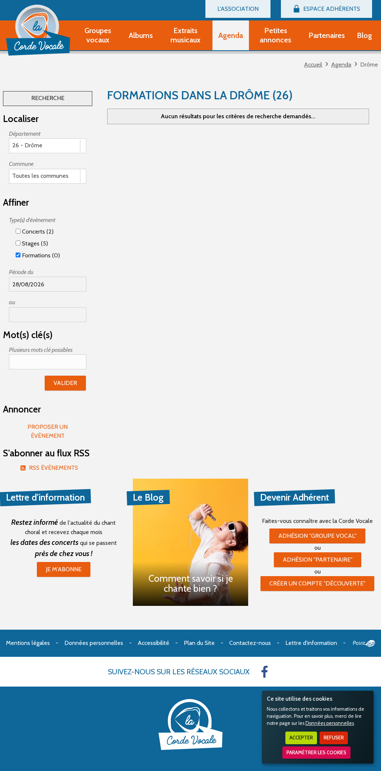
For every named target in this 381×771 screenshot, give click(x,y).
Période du (21, 272)
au (12, 302)
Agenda (341, 64)
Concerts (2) (37, 231)
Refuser (334, 738)
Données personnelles (329, 723)
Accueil (313, 64)
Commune (21, 163)
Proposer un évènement (48, 431)
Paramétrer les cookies (316, 752)
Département (25, 133)
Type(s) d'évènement (32, 220)
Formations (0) (40, 255)
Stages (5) (34, 243)
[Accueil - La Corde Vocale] (38, 30)
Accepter (301, 738)
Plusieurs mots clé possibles (41, 349)
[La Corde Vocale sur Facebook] (264, 672)
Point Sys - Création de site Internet (364, 643)
